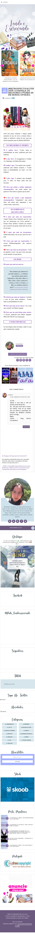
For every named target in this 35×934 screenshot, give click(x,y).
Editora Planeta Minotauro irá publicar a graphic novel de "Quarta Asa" (17, 563)
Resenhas (26, 724)
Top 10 (10, 727)
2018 (13, 98)
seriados (10, 737)
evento (27, 731)
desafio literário (10, 731)
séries (26, 737)
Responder (26, 427)
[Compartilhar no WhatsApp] (29, 360)
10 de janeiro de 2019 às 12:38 (20, 397)
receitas (10, 734)
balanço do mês (26, 727)
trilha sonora (27, 740)
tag (10, 740)
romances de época (26, 734)
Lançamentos (10, 724)
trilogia (10, 743)
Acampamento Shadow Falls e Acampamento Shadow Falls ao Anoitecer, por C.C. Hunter (19, 832)
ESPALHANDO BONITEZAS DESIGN (23, 925)
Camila (10, 395)
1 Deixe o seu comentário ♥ (18, 354)
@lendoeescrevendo (9, 684)
